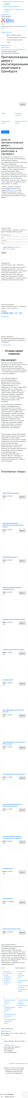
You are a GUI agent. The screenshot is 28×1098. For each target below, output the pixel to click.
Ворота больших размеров (11, 493)
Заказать (22, 104)
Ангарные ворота (8, 868)
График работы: (14, 10)
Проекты (7, 978)
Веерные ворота (8, 898)
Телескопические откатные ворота (13, 649)
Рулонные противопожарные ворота (14, 619)
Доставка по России (17, 1)
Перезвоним (4, 316)
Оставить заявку (6, 345)
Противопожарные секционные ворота (9, 1021)
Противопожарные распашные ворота (9, 1008)
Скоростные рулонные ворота (12, 929)
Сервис (7, 980)
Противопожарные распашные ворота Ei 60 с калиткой (12, 805)
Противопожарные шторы (15, 40)
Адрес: (12, 6)
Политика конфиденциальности (18, 1063)
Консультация (5, 18)
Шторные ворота (8, 680)
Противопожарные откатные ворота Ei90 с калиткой (14, 743)
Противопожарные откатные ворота (14, 774)
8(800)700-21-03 (6, 14)
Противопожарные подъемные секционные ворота (12, 588)
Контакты (8, 982)
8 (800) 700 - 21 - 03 (11, 313)
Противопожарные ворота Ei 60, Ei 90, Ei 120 (13, 711)
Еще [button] (8, 42)
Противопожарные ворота (14, 35)
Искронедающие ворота (10, 557)
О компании (8, 973)
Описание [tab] (5, 132)
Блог (6, 984)
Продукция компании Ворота (16, 49)
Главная (3, 49)
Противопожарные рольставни (16, 37)
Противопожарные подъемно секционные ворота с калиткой (12, 837)
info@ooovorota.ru (6, 32)
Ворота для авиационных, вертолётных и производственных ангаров (13, 525)
